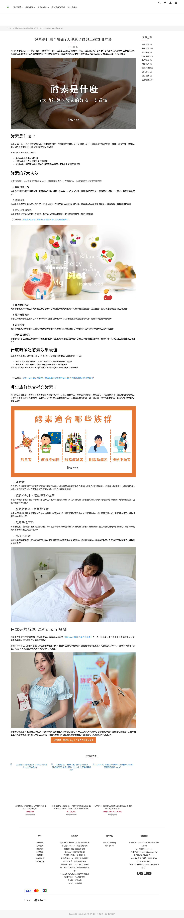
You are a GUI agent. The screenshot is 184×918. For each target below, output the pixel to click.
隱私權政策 (109, 845)
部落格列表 (17, 28)
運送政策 (39, 849)
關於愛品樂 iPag (109, 842)
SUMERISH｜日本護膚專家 (74, 877)
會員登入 (39, 842)
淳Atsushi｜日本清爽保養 (74, 852)
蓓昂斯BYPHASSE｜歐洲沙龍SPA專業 (74, 842)
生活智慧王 (147, 79)
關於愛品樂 (72, 7)
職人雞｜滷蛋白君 (75, 880)
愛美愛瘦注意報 (58, 7)
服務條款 (39, 852)
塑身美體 (147, 56)
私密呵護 (147, 60)
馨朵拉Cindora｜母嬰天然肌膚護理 (74, 858)
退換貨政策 (40, 861)
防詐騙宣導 (40, 858)
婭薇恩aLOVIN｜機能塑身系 (74, 855)
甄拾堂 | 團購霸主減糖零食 (74, 849)
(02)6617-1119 (148, 855)
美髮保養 (147, 44)
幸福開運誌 (147, 68)
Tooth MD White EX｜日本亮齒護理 (74, 874)
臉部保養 (147, 52)
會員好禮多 (42, 7)
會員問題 (39, 855)
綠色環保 (147, 72)
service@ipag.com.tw (148, 852)
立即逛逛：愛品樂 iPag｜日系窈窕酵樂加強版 (73, 740)
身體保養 (147, 48)
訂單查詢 (39, 845)
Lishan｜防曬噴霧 (74, 883)
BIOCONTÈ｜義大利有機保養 (74, 861)
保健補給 (25, 28)
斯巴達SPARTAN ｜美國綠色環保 (74, 845)
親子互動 (147, 76)
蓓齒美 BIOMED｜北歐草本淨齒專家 (75, 864)
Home (9, 28)
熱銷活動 (17, 7)
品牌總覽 (29, 7)
